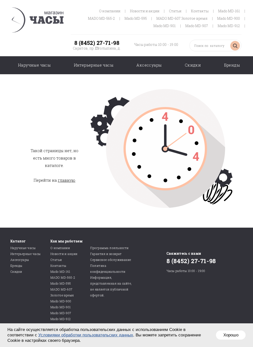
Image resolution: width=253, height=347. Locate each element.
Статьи (175, 11)
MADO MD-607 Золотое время (182, 18)
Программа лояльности (109, 248)
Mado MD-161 (229, 11)
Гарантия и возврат (106, 254)
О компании (109, 11)
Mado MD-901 (164, 25)
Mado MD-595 (136, 18)
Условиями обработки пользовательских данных (85, 335)
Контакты (200, 11)
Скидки (193, 65)
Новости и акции (144, 11)
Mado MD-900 (228, 18)
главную (66, 180)
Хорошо (230, 335)
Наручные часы (34, 65)
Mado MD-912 (229, 25)
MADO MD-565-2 (101, 18)
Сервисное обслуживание (110, 260)
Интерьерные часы (93, 65)
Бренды (232, 65)
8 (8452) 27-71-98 (96, 42)
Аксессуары (149, 65)
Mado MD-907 (196, 25)
